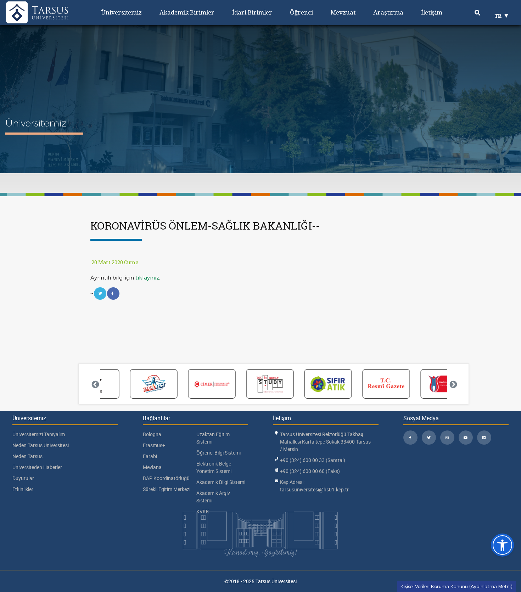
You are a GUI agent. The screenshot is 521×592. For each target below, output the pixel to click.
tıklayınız (147, 277)
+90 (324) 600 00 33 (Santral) (312, 460)
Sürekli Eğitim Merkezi (166, 489)
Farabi (150, 456)
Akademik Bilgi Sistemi (220, 482)
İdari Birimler (252, 12)
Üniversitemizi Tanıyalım (38, 434)
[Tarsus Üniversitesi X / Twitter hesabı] (429, 437)
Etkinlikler (22, 489)
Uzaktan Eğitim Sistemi (213, 438)
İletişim (431, 12)
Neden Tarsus (27, 456)
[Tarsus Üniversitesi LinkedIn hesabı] (484, 437)
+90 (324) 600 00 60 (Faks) (310, 471)
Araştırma (388, 12)
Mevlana (152, 467)
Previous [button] (94, 384)
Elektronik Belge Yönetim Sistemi (213, 467)
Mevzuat (343, 12)
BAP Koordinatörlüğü (166, 478)
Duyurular (23, 478)
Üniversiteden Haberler (37, 467)
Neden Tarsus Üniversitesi (40, 445)
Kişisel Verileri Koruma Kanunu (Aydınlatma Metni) (456, 586)
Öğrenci (301, 12)
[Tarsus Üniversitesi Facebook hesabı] (410, 437)
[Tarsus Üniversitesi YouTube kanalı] (466, 437)
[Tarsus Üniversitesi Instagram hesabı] (447, 437)
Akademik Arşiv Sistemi (213, 497)
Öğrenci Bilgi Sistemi (218, 452)
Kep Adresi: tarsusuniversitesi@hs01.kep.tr (314, 486)
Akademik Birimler (186, 12)
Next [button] (452, 384)
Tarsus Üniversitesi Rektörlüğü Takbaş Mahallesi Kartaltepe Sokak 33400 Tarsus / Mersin (325, 441)
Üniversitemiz (121, 12)
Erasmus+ (154, 445)
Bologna (152, 434)
